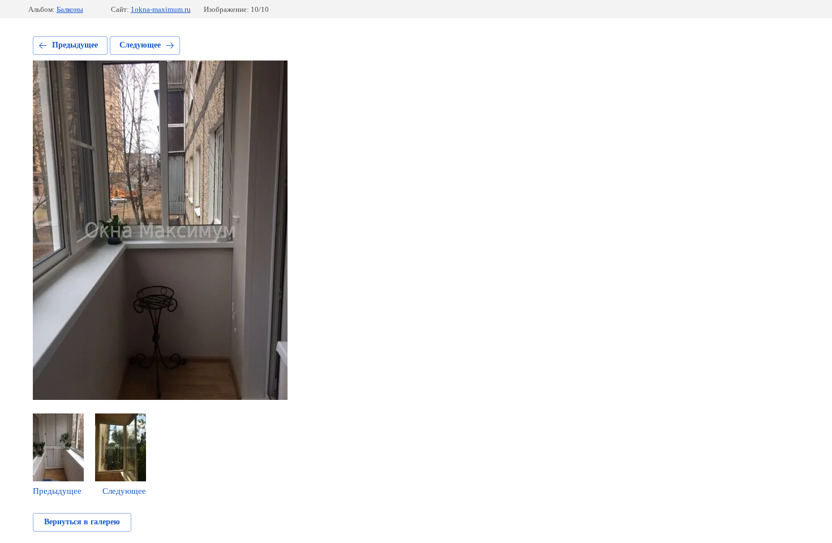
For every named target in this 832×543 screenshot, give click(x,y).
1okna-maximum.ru (161, 9)
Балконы (70, 9)
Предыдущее (75, 45)
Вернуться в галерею (82, 522)
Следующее (140, 45)
